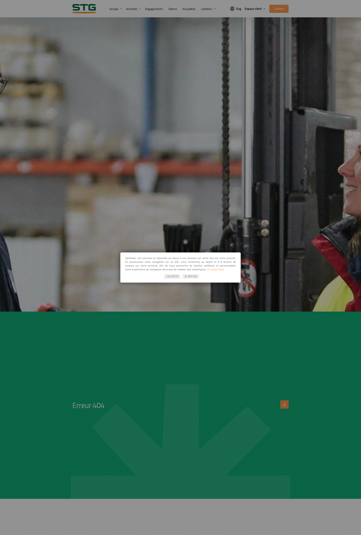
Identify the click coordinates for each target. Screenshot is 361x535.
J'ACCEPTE (172, 276)
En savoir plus (215, 269)
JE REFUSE (190, 276)
